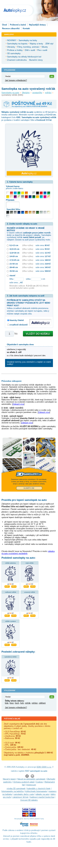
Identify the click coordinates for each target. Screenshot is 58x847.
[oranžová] (26, 193)
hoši (22, 703)
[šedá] (22, 196)
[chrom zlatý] (48, 212)
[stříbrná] (34, 193)
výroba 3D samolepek (16, 788)
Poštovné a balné (18, 25)
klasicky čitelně (17, 320)
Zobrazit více (18, 404)
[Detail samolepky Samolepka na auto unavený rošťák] (26, 615)
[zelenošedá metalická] (41, 212)
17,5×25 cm (14, 260)
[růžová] (45, 196)
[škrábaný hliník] (45, 212)
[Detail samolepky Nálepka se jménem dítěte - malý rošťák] (26, 586)
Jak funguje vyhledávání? (16, 80)
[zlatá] (19, 196)
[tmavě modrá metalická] (19, 212)
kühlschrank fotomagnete (36, 791)
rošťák (27, 703)
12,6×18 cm (14, 253)
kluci (12, 703)
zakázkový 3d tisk (20, 797)
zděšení (42, 703)
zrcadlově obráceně (19, 325)
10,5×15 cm (14, 249)
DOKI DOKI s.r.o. (44, 767)
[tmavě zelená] (34, 196)
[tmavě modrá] (30, 196)
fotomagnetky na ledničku (12, 791)
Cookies (39, 782)
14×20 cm (14, 256)
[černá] (37, 193)
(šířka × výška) (27, 245)
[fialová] (15, 196)
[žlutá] (8, 196)
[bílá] (8, 193)
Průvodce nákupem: (11, 381)
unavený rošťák (29, 592)
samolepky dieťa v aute (24, 794)
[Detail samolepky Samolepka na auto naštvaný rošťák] (7, 615)
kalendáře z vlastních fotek (38, 788)
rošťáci (48, 93)
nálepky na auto (42, 794)
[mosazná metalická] (34, 212)
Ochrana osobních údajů (23, 782)
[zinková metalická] (11, 212)
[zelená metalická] (37, 212)
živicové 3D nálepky (29, 800)
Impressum (31, 785)
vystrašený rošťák (10, 657)
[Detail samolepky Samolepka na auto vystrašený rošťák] (7, 680)
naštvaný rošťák (10, 592)
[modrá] (45, 193)
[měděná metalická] (26, 212)
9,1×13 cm (14, 245)
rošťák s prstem (10, 621)
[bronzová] (48, 196)
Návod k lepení (9, 779)
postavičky (37, 93)
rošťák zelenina (10, 563)
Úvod (4, 25)
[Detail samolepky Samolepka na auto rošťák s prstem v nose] (7, 644)
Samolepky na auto (10, 93)
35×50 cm (14, 271)
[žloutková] (37, 196)
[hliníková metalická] (15, 212)
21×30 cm (14, 264)
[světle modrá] (15, 193)
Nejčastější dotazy (37, 25)
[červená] (41, 193)
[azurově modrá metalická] (22, 212)
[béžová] (11, 196)
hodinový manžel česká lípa (42, 797)
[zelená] (48, 193)
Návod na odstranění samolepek (31, 779)
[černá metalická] (8, 212)
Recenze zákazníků (11, 28)
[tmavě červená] (26, 196)
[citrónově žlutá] (22, 193)
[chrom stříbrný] (8, 216)
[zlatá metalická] (30, 212)
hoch (17, 703)
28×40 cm (14, 267)
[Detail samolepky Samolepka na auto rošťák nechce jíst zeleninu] (7, 586)
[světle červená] (11, 193)
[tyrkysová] (41, 196)
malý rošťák (29, 563)
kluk (6, 703)
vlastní (12, 275)
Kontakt (26, 28)
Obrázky (26, 93)
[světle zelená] (19, 193)
